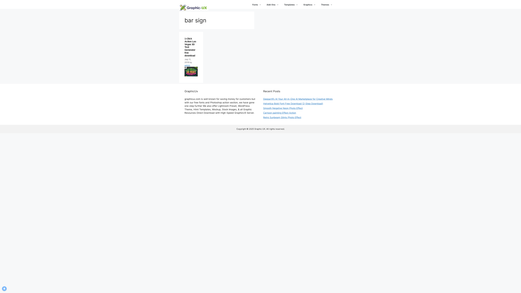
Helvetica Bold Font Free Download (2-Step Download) (293, 103)
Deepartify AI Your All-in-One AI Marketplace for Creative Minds (298, 99)
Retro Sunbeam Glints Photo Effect (282, 117)
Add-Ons (271, 5)
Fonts (255, 5)
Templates (289, 5)
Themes (325, 5)
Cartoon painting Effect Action (279, 113)
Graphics (307, 5)
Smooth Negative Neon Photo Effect (283, 108)
